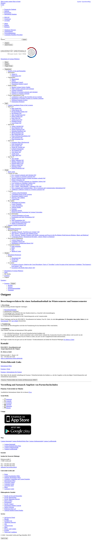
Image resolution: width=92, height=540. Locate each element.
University (14, 261)
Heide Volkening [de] (18, 160)
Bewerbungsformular (10, 310)
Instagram (9, 399)
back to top (4, 538)
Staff (6, 103)
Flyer (30, 392)
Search (3, 39)
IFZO (13, 248)
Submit (24, 39)
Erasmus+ (14, 209)
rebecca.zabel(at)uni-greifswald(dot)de (11, 358)
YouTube (8, 404)
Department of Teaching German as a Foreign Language (27, 98)
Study (6, 170)
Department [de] (16, 258)
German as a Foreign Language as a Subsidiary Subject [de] (28, 181)
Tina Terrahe (15, 158)
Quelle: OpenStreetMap (84, 1)
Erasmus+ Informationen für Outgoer (11, 372)
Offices (14, 80)
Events (7, 253)
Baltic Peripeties (16, 246)
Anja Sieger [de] (16, 152)
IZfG (13, 249)
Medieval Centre (16, 251)
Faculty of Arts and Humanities (17, 71)
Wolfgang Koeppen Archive (19, 100)
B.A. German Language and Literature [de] (24, 175)
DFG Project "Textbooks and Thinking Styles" (25, 233)
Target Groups (8, 66)
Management (15, 79)
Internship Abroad (17, 210)
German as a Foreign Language (20, 93)
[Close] (1, 38)
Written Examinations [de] (19, 223)
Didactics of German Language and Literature (25, 92)
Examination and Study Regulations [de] (23, 217)
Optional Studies (16, 207)
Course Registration (17, 205)
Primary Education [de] (18, 180)
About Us (14, 74)
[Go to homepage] (19, 57)
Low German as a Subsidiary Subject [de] (23, 183)
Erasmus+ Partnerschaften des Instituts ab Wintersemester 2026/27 (19, 380)
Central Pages (15, 199)
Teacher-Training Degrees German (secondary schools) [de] (28, 178)
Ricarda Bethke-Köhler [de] (19, 111)
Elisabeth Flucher (16, 121)
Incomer (10, 285)
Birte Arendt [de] (16, 108)
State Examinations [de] (18, 220)
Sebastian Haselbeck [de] (19, 131)
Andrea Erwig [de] (17, 119)
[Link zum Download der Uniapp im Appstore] (17, 423)
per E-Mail (15, 321)
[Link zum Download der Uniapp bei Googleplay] (17, 434)
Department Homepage (14, 228)
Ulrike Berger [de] (17, 110)
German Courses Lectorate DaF (17, 225)
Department (8, 69)
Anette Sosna (15, 153)
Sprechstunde (4, 321)
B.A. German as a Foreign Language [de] (23, 176)
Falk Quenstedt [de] (17, 144)
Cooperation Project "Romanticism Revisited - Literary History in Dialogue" (33, 236)
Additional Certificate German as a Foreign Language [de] (28, 189)
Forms (13, 218)
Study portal (11, 172)
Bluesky (8, 408)
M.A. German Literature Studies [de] (22, 184)
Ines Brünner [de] (16, 113)
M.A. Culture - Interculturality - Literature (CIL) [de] (26, 186)
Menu (6, 62)
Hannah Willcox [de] (17, 163)
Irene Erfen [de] (16, 118)
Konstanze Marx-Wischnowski (20, 142)
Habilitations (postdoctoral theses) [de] (22, 243)
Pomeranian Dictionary (18, 101)
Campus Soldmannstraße (11, 447)
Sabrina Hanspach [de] (18, 129)
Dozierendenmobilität (14, 288)
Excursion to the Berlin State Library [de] (23, 267)
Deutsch (3, 3)
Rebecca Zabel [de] (17, 165)
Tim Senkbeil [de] (17, 150)
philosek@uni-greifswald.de (9, 467)
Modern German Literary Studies (21, 87)
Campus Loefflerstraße (10, 449)
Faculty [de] (15, 259)
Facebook (9, 403)
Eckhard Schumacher (18, 149)
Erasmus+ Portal (5, 369)
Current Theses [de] (17, 240)
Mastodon (9, 406)
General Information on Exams (20, 215)
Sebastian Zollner (16, 166)
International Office (6, 366)
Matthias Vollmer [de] (18, 162)
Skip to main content (7, 1)
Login (2, 4)
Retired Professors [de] (18, 168)
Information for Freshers (18, 202)
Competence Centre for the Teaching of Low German (27, 97)
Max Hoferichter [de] (18, 134)
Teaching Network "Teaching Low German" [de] (26, 232)
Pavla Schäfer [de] (17, 145)
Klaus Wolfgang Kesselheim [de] (21, 136)
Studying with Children (18, 197)
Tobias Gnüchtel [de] (17, 126)
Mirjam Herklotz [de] (18, 132)
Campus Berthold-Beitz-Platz (12, 446)
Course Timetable (16, 204)
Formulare (11, 290)
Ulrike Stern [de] (16, 155)
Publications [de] (16, 76)
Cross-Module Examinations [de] (21, 222)
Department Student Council (20, 84)
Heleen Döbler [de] (17, 116)
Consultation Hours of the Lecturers (22, 194)
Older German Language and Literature (23, 88)
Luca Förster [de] (16, 123)
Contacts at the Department (19, 193)
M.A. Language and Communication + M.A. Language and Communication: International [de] (38, 188)
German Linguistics (17, 90)
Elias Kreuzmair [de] (17, 139)
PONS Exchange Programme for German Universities (27, 212)
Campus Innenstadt (9, 444)
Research (7, 227)
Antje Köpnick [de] (17, 137)
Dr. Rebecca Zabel (69, 339)
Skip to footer (16, 1)
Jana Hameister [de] (17, 128)
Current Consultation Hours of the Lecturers (20, 105)
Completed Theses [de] (18, 241)
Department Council (17, 82)
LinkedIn (8, 401)
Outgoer (13, 283)
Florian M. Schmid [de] (18, 147)
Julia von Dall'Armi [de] (18, 115)
